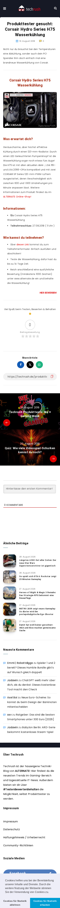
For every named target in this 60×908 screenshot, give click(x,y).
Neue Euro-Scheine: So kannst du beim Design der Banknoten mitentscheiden (32, 702)
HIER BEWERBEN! (48, 292)
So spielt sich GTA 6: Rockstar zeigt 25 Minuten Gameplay (37, 577)
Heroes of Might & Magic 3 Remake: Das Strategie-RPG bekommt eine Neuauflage (37, 595)
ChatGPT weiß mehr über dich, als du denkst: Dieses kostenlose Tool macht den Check (31, 684)
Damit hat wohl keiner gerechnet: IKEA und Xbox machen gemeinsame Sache (37, 628)
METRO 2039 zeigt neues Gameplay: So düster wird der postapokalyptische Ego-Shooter (37, 611)
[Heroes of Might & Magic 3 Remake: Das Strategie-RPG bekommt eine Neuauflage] (9, 593)
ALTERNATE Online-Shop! (17, 196)
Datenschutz (11, 829)
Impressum (10, 821)
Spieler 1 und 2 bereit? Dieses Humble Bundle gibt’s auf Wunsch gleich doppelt (31, 667)
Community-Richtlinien (18, 845)
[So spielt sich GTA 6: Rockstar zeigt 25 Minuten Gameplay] (9, 576)
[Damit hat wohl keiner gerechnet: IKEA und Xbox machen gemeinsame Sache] (9, 625)
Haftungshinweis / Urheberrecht (24, 837)
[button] (50, 892)
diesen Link (22, 244)
